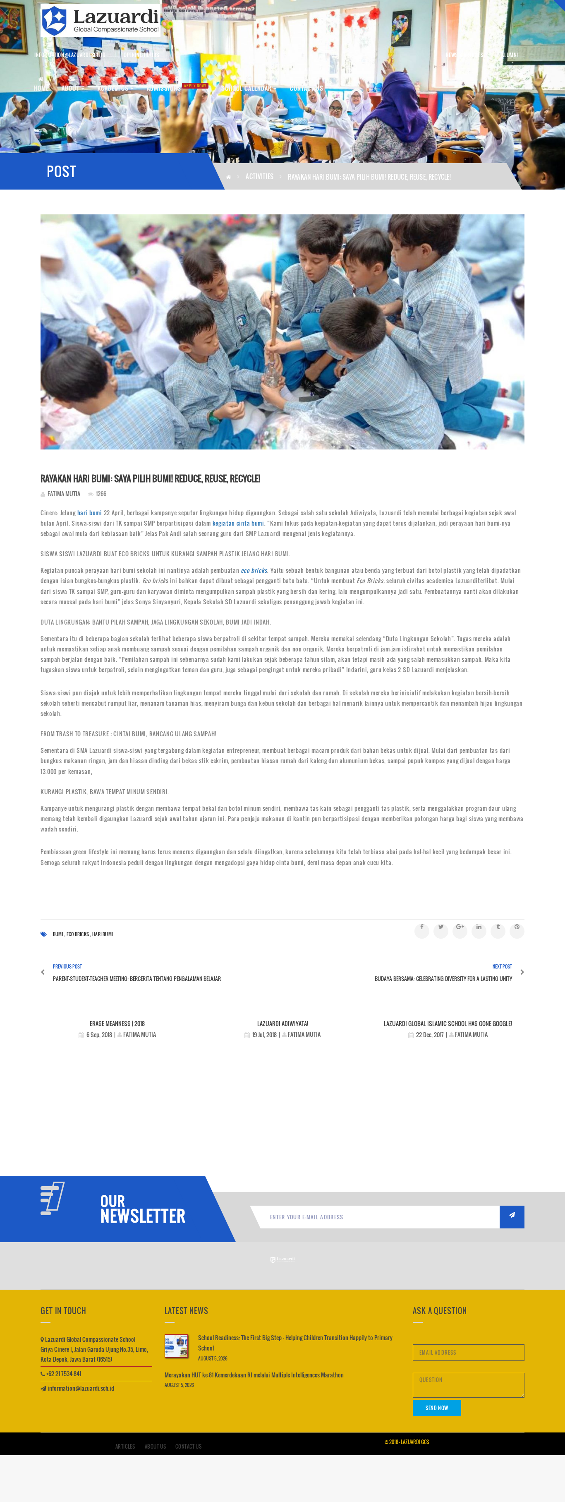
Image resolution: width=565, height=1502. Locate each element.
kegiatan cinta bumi (238, 523)
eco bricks (254, 570)
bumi (58, 934)
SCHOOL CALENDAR (247, 88)
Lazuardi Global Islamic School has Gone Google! (448, 1023)
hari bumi (89, 512)
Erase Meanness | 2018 (117, 1023)
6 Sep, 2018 (99, 1034)
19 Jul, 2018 (264, 1034)
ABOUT (71, 88)
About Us (155, 1446)
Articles (125, 1446)
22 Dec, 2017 (430, 1034)
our (113, 1201)
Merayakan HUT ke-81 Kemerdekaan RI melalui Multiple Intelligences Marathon (254, 1374)
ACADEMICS (114, 88)
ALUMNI (509, 54)
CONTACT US (306, 88)
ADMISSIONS (176, 87)
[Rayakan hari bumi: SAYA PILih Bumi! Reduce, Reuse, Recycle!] (282, 331)
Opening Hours (141, 54)
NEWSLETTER (140, 1215)
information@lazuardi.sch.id (69, 54)
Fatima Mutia (64, 493)
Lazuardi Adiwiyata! (282, 1023)
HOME (41, 88)
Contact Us (188, 1446)
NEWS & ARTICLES (465, 54)
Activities (259, 176)
